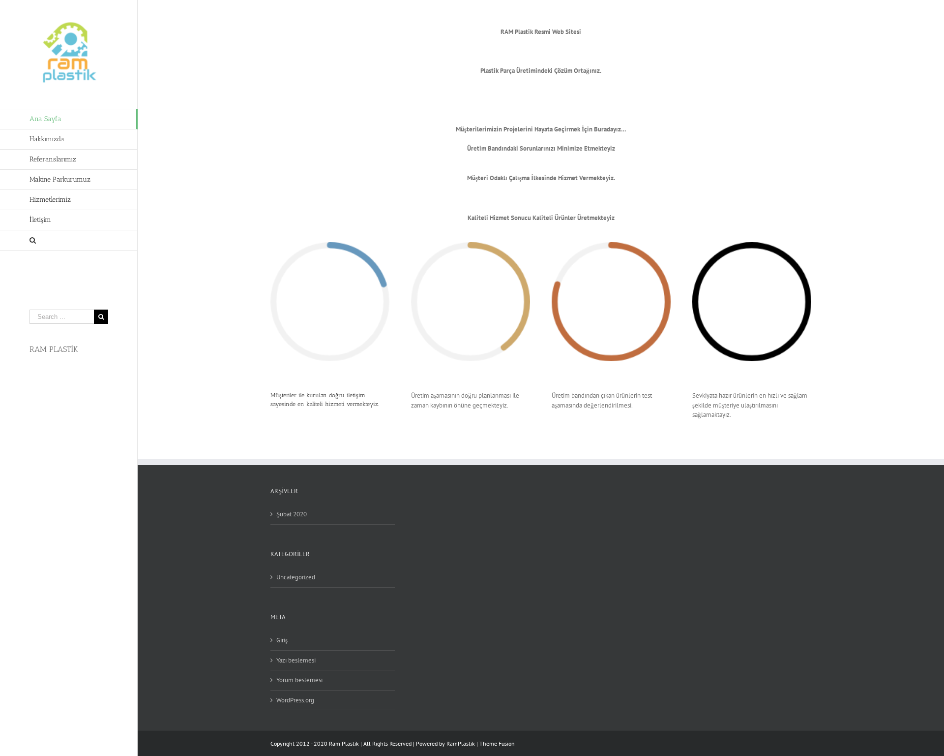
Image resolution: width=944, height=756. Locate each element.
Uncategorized (295, 577)
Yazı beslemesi (296, 660)
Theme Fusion (497, 743)
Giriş (282, 640)
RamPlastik (460, 743)
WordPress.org (295, 700)
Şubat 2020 (291, 514)
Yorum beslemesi (299, 680)
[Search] (69, 240)
